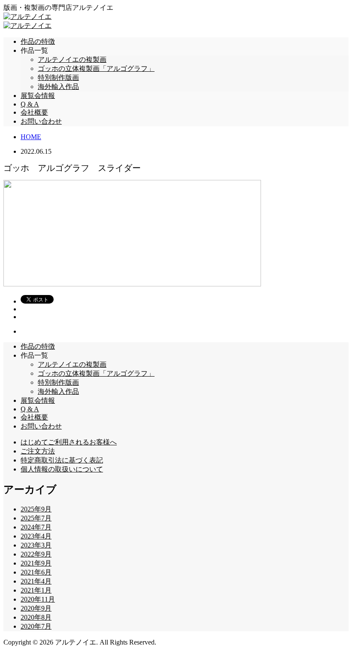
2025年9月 (36, 509)
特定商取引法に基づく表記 (62, 460)
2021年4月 (36, 581)
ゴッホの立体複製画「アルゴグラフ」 (96, 68)
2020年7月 (36, 626)
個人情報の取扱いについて (62, 469)
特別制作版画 (58, 77)
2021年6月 (36, 572)
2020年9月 (36, 608)
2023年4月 (36, 536)
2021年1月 (36, 590)
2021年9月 (36, 563)
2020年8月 (36, 617)
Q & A (30, 104)
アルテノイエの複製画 (72, 59)
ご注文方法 (38, 451)
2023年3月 (36, 545)
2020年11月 (38, 599)
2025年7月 (36, 518)
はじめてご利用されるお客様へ (69, 442)
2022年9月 (36, 554)
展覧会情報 (38, 95)
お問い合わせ (41, 121)
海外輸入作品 (58, 86)
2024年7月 (36, 527)
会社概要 (34, 112)
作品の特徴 (38, 41)
